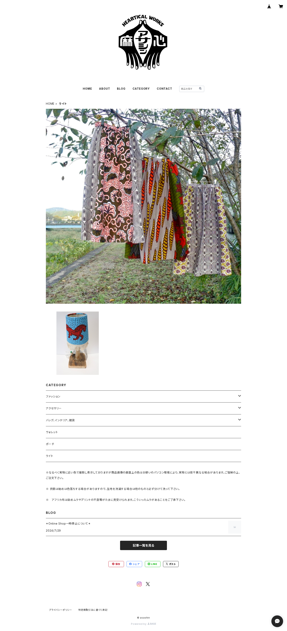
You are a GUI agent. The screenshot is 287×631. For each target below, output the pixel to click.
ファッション (53, 396)
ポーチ (50, 444)
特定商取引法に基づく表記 (93, 609)
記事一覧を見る (143, 545)
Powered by (139, 623)
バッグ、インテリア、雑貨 (60, 420)
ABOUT (104, 88)
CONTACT (164, 88)
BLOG (121, 88)
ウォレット (52, 432)
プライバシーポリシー (60, 609)
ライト (49, 456)
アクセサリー (54, 408)
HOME (87, 88)
